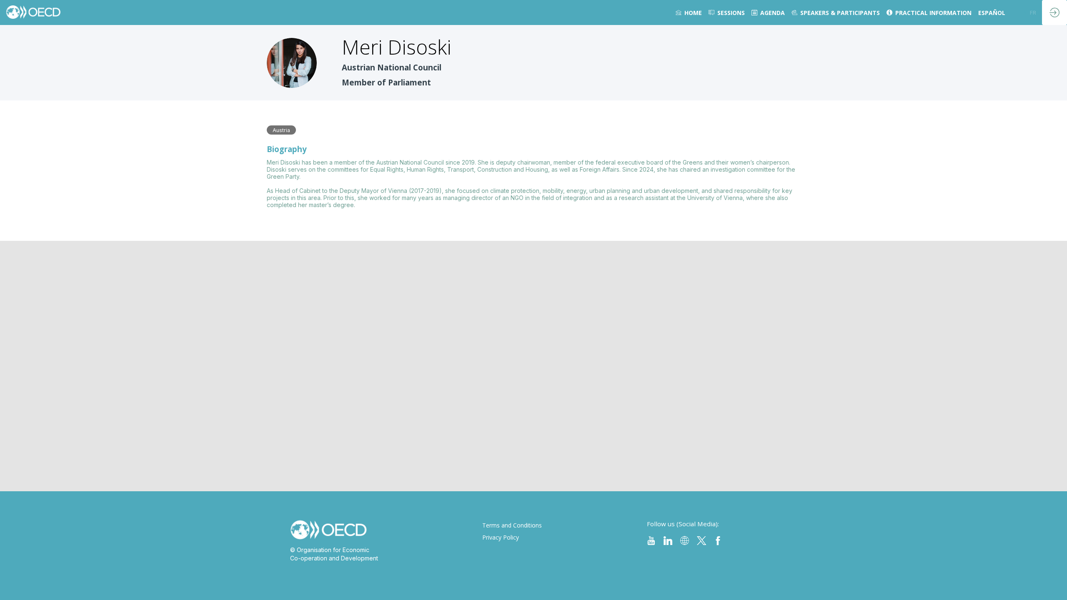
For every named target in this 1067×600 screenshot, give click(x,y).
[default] (727, 12)
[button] (1023, 12)
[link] (689, 12)
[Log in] (1054, 12)
